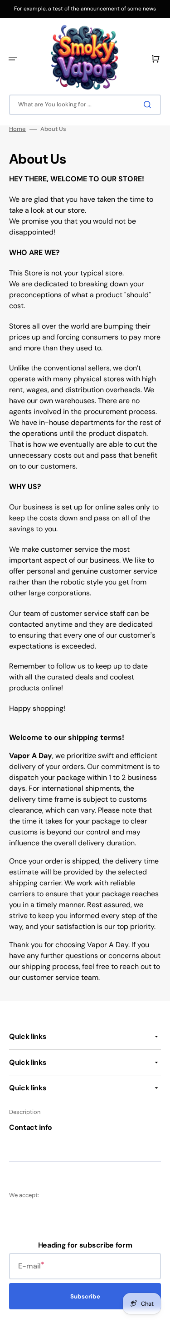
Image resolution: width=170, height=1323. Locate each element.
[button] (13, 59)
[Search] (149, 105)
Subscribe (85, 1296)
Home (17, 129)
